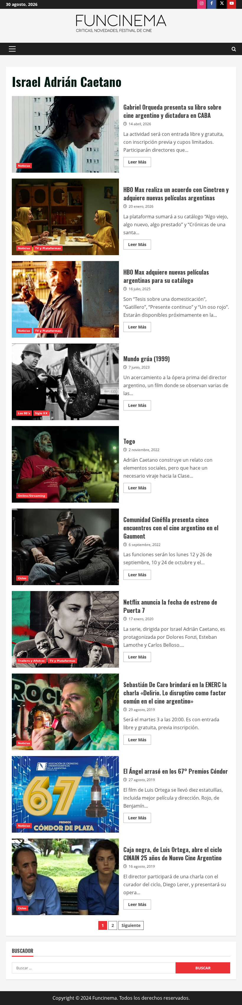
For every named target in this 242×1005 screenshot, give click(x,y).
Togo (65, 464)
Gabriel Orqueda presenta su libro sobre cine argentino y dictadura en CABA (65, 134)
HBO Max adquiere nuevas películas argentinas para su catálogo (65, 299)
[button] (12, 49)
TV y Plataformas (48, 248)
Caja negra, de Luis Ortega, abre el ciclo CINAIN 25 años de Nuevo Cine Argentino (65, 877)
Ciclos (22, 578)
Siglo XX (41, 413)
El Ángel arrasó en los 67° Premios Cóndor (65, 794)
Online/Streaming (31, 496)
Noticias (24, 166)
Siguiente (131, 925)
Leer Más (139, 163)
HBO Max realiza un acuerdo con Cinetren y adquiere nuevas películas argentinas (65, 217)
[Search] (234, 49)
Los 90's (24, 413)
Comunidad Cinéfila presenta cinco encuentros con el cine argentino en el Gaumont (65, 547)
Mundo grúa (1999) (65, 382)
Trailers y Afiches (31, 661)
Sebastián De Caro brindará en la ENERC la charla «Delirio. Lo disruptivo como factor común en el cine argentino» (65, 712)
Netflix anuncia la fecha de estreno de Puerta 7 (65, 629)
